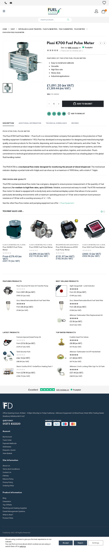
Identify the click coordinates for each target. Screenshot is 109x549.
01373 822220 (11, 424)
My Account (7, 437)
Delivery (6, 476)
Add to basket (84, 104)
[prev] (100, 43)
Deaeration (7, 501)
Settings (95, 543)
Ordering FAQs (8, 486)
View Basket (7, 453)
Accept (66, 543)
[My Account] (96, 11)
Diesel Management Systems (14, 511)
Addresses (7, 447)
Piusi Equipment (67, 203)
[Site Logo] (54, 11)
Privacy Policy (8, 482)
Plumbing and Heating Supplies (15, 508)
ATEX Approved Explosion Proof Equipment (71, 245)
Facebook (49, 114)
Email (64, 114)
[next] (104, 43)
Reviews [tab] (75, 123)
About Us (6, 466)
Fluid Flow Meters (9, 245)
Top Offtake (7, 505)
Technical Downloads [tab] (56, 123)
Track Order (7, 440)
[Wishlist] (104, 3)
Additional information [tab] (30, 123)
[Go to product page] (15, 230)
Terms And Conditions (11, 469)
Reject (80, 543)
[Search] (68, 20)
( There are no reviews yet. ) (71, 51)
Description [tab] (8, 123)
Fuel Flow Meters (22, 245)
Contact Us (7, 472)
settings (23, 546)
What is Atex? (8, 515)
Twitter (54, 114)
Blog (4, 498)
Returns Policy (8, 479)
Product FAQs (8, 518)
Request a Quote (9, 450)
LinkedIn (59, 114)
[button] (5, 11)
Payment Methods (9, 443)
